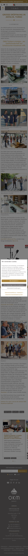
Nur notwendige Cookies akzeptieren (13, 285)
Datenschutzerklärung (10, 292)
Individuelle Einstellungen (13, 288)
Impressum (20, 292)
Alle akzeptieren (14, 281)
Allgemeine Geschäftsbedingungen (14, 294)
